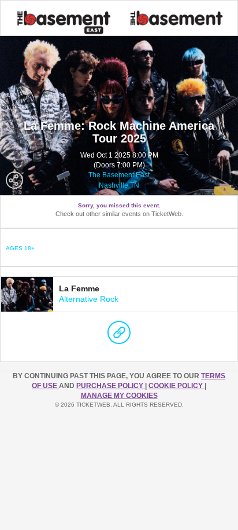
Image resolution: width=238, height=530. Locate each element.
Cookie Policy (176, 386)
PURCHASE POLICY (110, 386)
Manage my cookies (119, 396)
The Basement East (119, 175)
